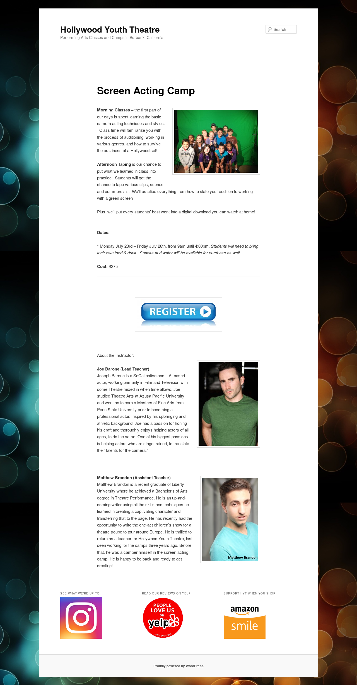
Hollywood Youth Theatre (110, 29)
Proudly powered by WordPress (178, 665)
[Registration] (178, 314)
